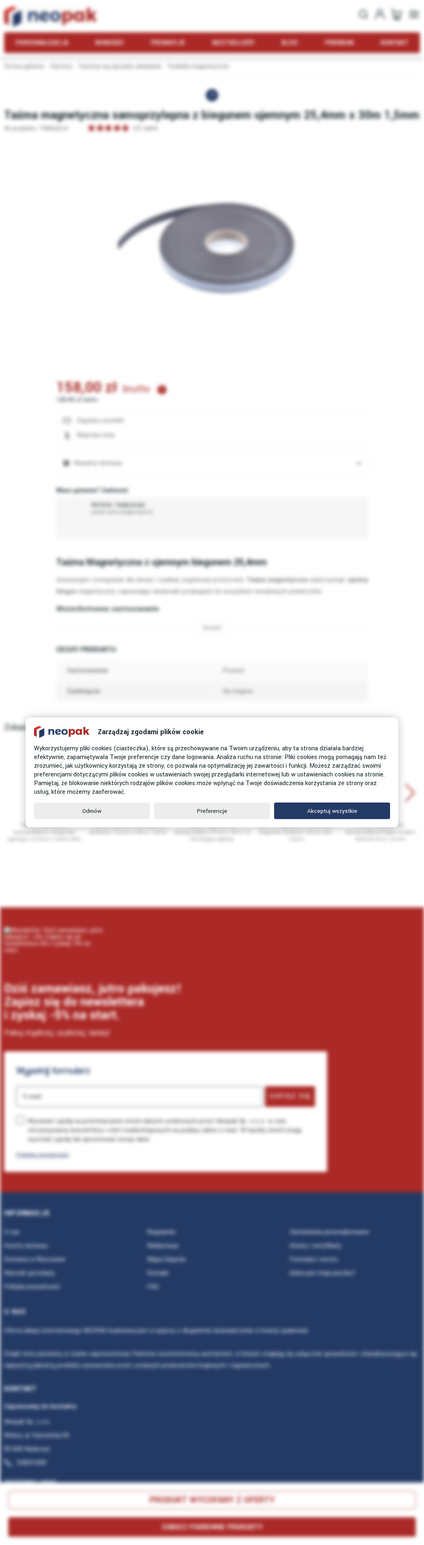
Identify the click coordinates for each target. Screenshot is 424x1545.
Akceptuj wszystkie (332, 811)
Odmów (91, 811)
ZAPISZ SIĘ (290, 1096)
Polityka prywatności (42, 1155)
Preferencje (212, 811)
